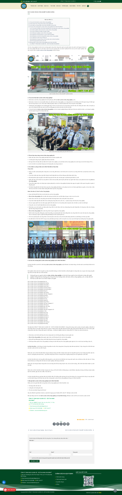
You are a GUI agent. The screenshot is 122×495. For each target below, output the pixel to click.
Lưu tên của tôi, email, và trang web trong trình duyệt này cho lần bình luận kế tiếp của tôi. (51, 458)
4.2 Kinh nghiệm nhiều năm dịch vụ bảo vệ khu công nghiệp (43, 29)
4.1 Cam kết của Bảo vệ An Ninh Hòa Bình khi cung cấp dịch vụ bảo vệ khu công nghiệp (49, 28)
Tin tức (79, 5)
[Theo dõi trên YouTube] (100, 1)
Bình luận (31, 440)
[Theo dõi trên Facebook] (94, 1)
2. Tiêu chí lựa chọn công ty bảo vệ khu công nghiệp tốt (40, 23)
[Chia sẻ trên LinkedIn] (67, 424)
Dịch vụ (46, 5)
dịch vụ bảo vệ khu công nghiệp (44, 50)
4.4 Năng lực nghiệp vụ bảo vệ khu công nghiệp (41, 33)
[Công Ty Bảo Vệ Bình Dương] (25, 6)
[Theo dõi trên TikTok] (97, 1)
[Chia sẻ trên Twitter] (57, 424)
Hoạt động (72, 5)
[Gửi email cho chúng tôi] (98, 1)
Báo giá (58, 5)
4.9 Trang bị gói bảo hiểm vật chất (38, 40)
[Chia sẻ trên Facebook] (54, 424)
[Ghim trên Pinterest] (64, 424)
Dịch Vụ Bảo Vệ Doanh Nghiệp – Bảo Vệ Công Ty (41, 430)
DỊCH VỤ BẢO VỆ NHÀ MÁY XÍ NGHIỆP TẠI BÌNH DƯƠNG (78, 430)
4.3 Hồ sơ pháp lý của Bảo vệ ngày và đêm (40, 31)
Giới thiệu (40, 5)
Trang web (75, 452)
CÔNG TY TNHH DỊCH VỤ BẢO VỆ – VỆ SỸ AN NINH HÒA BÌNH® (44, 43)
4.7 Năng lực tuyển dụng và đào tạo (38, 37)
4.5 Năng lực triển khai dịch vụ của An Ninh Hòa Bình (42, 34)
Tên (30, 452)
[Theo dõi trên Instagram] (95, 1)
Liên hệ (84, 5)
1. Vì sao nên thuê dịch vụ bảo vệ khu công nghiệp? (39, 22)
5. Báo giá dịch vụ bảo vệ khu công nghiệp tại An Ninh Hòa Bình (42, 42)
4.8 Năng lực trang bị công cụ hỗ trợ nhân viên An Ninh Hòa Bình (44, 39)
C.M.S (100, 492)
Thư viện (53, 5)
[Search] (88, 6)
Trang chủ (33, 5)
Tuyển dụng (65, 5)
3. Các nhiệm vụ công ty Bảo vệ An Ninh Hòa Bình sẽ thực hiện (42, 25)
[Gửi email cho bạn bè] (61, 424)
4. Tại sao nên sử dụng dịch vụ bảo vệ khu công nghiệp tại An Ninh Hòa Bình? (45, 26)
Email (52, 452)
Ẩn (51, 19)
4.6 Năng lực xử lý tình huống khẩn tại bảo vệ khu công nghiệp (44, 36)
